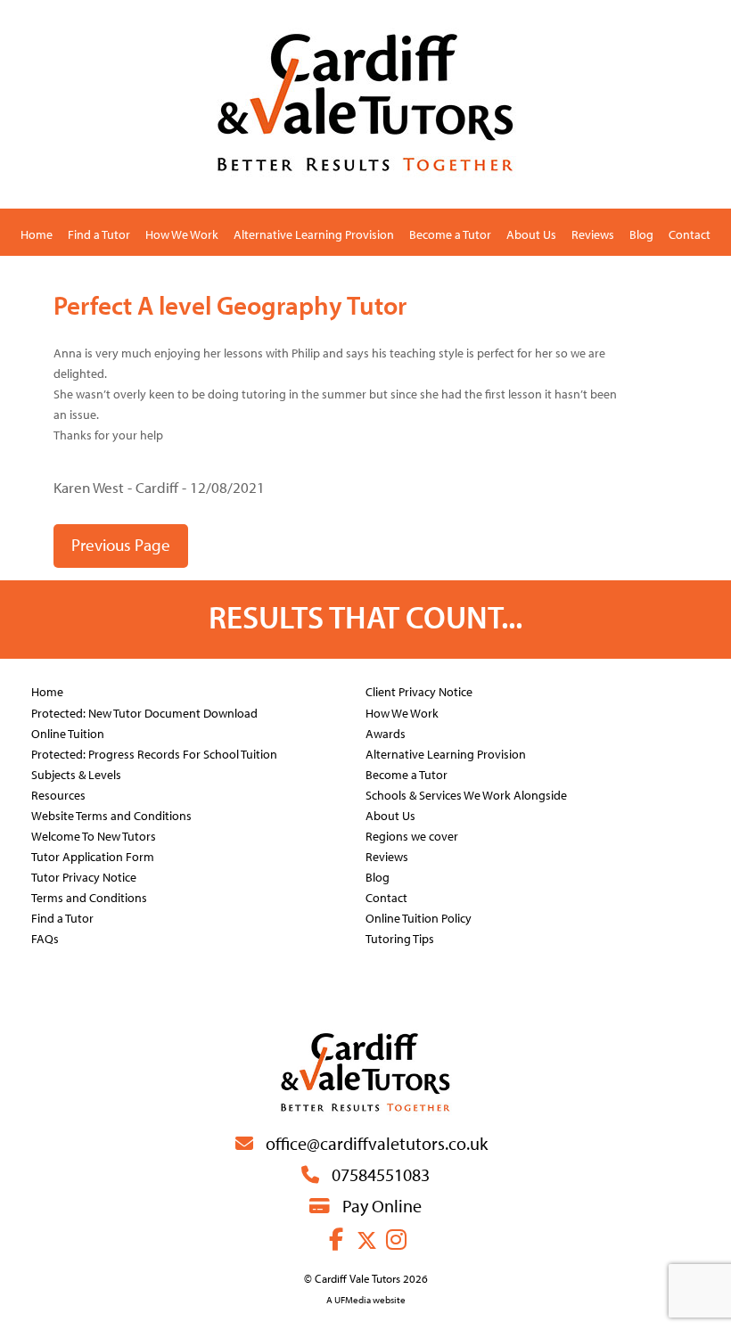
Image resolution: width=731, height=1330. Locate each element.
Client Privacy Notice (419, 691)
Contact (689, 234)
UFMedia (352, 1299)
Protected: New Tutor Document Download (144, 712)
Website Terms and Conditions (111, 815)
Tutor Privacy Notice (83, 876)
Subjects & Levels (76, 774)
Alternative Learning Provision (314, 234)
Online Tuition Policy (419, 917)
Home (37, 234)
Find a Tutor (99, 234)
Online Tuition (67, 733)
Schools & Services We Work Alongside (466, 794)
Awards (386, 733)
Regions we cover (412, 835)
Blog (641, 234)
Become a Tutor (450, 234)
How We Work (181, 234)
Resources (58, 794)
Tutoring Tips (400, 938)
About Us (531, 234)
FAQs (45, 938)
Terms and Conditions (89, 897)
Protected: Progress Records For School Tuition (154, 753)
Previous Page (120, 544)
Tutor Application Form (92, 856)
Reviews (592, 234)
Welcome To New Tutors (93, 835)
